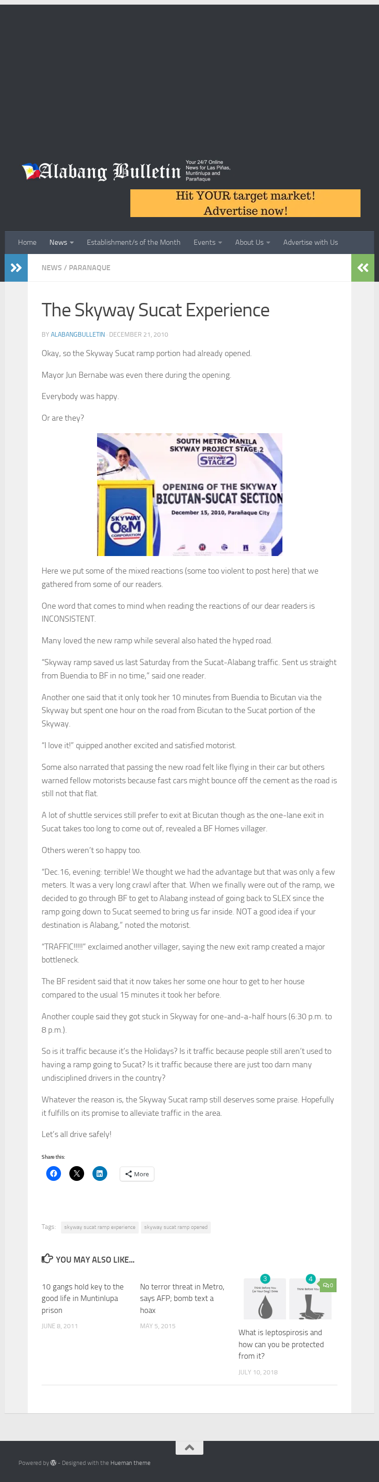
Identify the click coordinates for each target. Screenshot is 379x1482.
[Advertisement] (189, 69)
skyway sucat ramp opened (176, 1227)
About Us (249, 242)
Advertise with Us (310, 242)
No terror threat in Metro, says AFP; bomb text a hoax (182, 1298)
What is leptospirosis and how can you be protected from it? (281, 1344)
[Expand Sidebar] (16, 268)
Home (27, 242)
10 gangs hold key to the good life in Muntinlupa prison (83, 1298)
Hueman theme (130, 1462)
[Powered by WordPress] (53, 1463)
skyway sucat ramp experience (99, 1227)
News (58, 242)
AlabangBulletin (78, 335)
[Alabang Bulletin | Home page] (126, 171)
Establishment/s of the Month (134, 242)
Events (204, 242)
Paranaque (89, 267)
